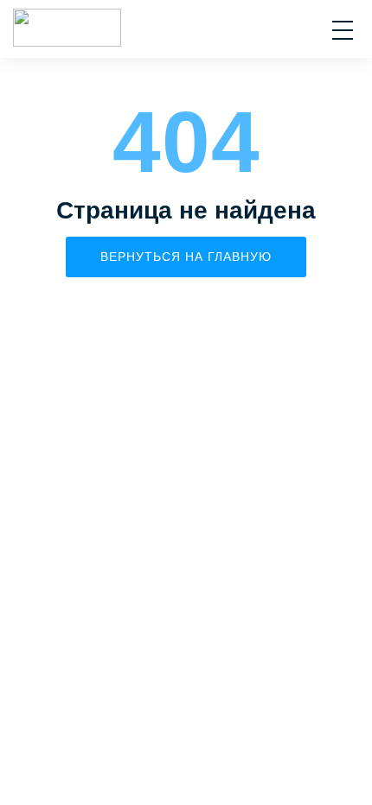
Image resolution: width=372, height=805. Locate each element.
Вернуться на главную (186, 256)
